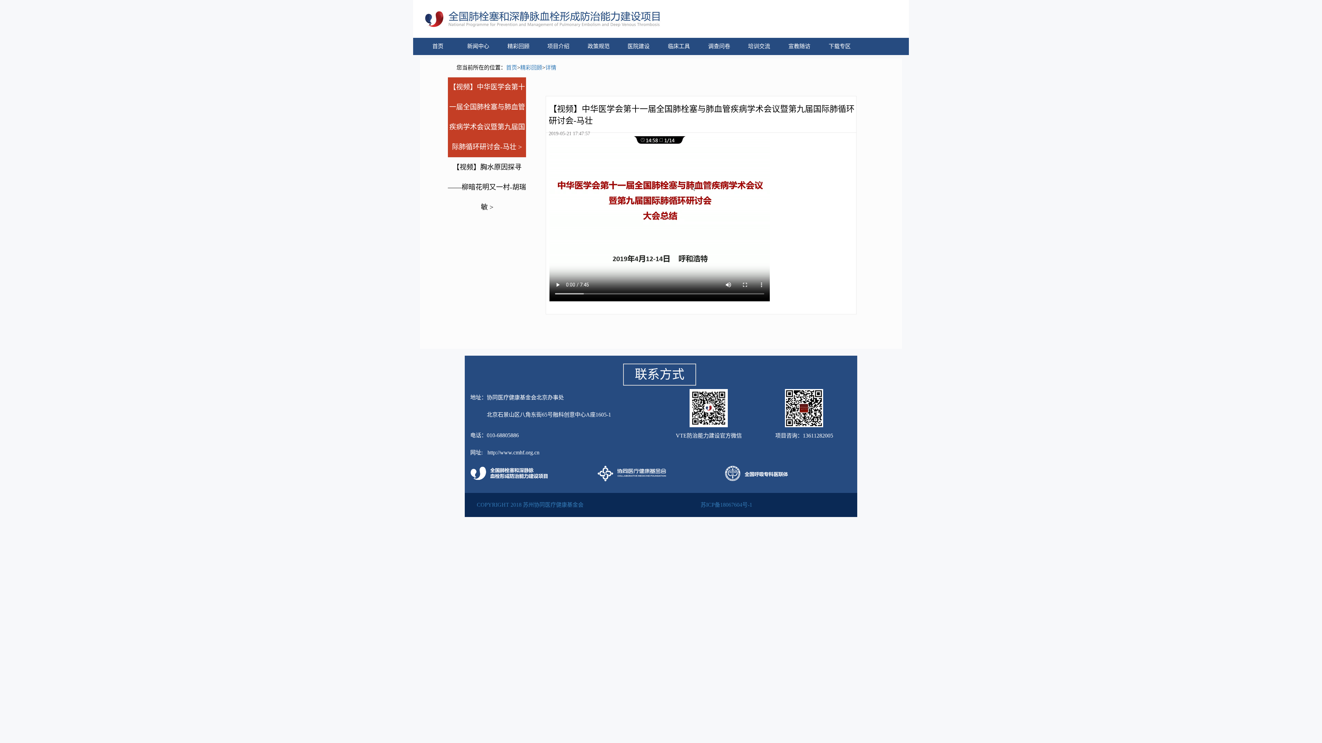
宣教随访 (799, 46)
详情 (550, 68)
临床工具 (679, 46)
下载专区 (840, 46)
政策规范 (599, 46)
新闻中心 (478, 46)
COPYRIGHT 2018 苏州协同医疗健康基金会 (530, 505)
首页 (437, 46)
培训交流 (759, 46)
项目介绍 (558, 46)
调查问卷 (719, 46)
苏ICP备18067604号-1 (726, 505)
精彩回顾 (518, 46)
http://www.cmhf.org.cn (513, 452)
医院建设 (639, 46)
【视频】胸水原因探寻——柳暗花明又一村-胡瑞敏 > (487, 187)
